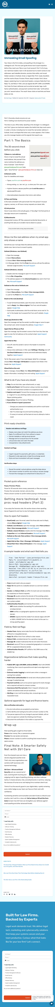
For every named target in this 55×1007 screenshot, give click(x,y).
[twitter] (6, 894)
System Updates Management (12, 839)
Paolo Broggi (9, 98)
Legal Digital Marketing (10, 824)
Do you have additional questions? (12, 845)
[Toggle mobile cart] (49, 4)
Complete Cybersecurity (10, 842)
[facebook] (4, 894)
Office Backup (8, 834)
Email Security (8, 832)
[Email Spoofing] (22, 19)
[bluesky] (9, 894)
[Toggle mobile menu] (52, 4)
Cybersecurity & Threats (40, 98)
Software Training (9, 826)
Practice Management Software (12, 829)
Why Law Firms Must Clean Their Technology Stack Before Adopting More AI (24, 873)
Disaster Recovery (9, 837)
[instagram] (12, 894)
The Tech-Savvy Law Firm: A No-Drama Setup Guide (18, 879)
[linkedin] (14, 894)
